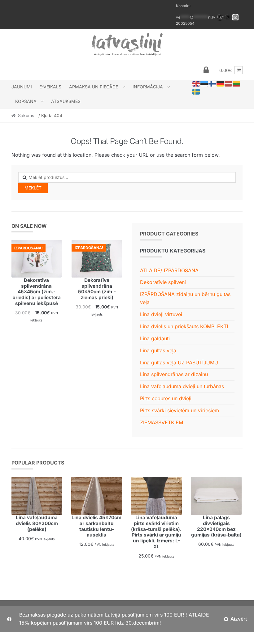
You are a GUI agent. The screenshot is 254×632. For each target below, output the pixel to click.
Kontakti (183, 5)
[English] (196, 83)
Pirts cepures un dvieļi (165, 398)
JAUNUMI (21, 86)
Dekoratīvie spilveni (163, 282)
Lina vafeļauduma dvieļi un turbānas (182, 386)
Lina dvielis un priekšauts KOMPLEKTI (184, 326)
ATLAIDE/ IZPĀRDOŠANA (169, 270)
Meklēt (33, 187)
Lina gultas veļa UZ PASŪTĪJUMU (179, 362)
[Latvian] (229, 83)
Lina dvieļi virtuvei (161, 314)
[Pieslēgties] (206, 70)
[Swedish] (196, 91)
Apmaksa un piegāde (93, 86)
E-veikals (50, 86)
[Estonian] (204, 83)
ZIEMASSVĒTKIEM (161, 422)
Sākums (26, 115)
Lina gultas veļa (158, 350)
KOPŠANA (26, 101)
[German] (221, 83)
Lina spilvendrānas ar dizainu (174, 374)
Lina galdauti (155, 338)
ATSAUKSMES (66, 101)
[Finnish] (212, 83)
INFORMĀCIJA (148, 86)
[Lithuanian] (237, 83)
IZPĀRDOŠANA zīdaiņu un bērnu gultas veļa (185, 298)
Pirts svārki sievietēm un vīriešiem (179, 410)
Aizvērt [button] (238, 619)
